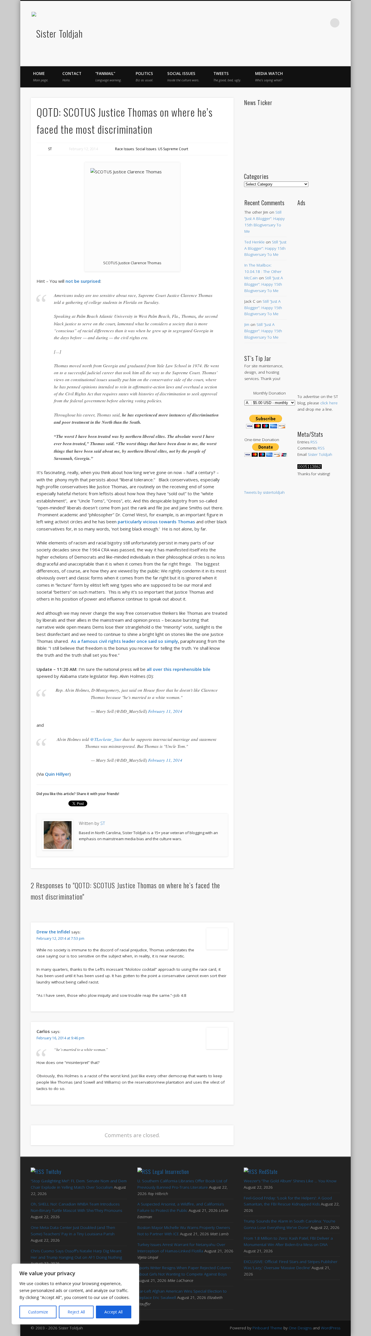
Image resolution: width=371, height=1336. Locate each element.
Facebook (274, 22)
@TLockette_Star (105, 739)
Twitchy (53, 1171)
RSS (313, 442)
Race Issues (124, 148)
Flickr (310, 22)
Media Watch (269, 76)
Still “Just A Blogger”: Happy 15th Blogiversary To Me (265, 248)
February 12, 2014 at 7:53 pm (60, 938)
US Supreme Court (173, 148)
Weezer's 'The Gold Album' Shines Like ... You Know (290, 1180)
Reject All (76, 1312)
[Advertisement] (318, 294)
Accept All (113, 1312)
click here (329, 402)
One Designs (300, 1328)
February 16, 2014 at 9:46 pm (60, 1038)
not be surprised (83, 281)
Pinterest (298, 22)
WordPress (330, 1328)
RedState (268, 1171)
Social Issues (183, 76)
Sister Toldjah (320, 454)
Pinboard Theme (267, 1328)
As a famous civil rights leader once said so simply (124, 641)
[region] (75, 1294)
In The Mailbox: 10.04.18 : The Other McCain (262, 271)
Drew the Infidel (53, 932)
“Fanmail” (108, 76)
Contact (71, 76)
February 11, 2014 (165, 711)
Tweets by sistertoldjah (264, 492)
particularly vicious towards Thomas (156, 521)
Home (40, 76)
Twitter (286, 22)
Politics (144, 76)
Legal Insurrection (170, 1171)
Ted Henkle (254, 242)
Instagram (323, 22)
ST (50, 148)
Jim (246, 324)
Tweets (227, 76)
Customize (38, 1312)
